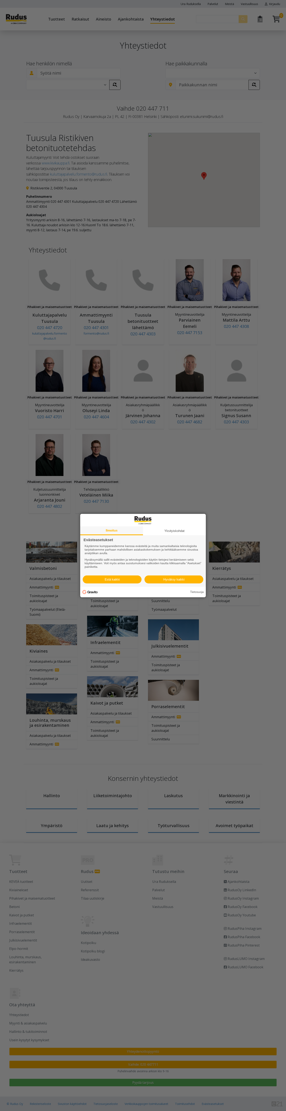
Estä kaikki (112, 579)
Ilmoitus (111, 530)
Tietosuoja (197, 592)
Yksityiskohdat (174, 530)
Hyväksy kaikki (173, 579)
